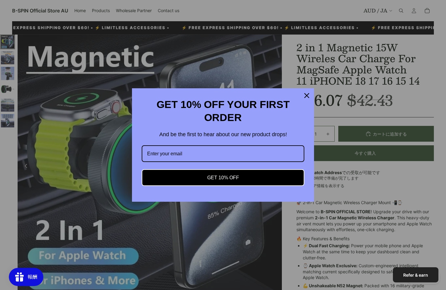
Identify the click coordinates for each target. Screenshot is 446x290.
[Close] (306, 95)
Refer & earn (415, 275)
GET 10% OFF (223, 177)
